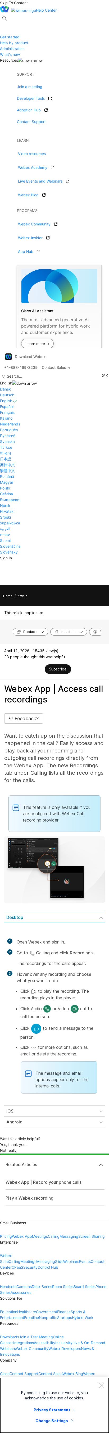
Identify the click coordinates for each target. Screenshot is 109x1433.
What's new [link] (10, 54)
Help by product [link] (14, 42)
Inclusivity (63, 1342)
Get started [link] (10, 37)
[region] (54, 1405)
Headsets (8, 1286)
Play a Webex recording (29, 1198)
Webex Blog (28, 195)
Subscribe (58, 669)
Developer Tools (31, 98)
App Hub (25, 251)
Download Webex (30, 356)
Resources (9, 60)
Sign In (6, 558)
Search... (14, 376)
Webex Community (34, 224)
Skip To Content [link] (14, 3)
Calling (54, 1236)
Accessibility (44, 1342)
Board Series (85, 1286)
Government (46, 1311)
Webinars (71, 1261)
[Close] (101, 1385)
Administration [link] (12, 48)
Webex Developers (64, 1348)
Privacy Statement (52, 1410)
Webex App (22, 1236)
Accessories (21, 1292)
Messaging (69, 1236)
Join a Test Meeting (36, 1337)
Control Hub (48, 1267)
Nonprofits (48, 1317)
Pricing (6, 1236)
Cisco (5, 1373)
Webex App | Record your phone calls (43, 1182)
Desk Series (42, 1286)
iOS (9, 1111)
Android (14, 1121)
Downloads (9, 1337)
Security (30, 1267)
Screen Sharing (91, 1236)
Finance (64, 1311)
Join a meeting (29, 86)
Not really (8, 1150)
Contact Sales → (56, 367)
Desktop (14, 917)
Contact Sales (50, 1373)
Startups (64, 1317)
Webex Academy (32, 167)
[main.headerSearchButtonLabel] (4, 16)
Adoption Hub (29, 110)
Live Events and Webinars (40, 181)
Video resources (32, 153)
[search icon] (4, 18)
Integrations (23, 1342)
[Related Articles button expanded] (100, 1165)
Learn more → (37, 343)
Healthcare (26, 1311)
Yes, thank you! (13, 1144)
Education (8, 1311)
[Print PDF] (40, 670)
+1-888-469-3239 (21, 367)
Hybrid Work (82, 1317)
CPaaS (17, 1267)
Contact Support (31, 121)
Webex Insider (30, 237)
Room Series (63, 1286)
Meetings (40, 1236)
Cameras (24, 1286)
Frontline (31, 1317)
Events (85, 1261)
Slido (59, 1261)
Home (8, 596)
